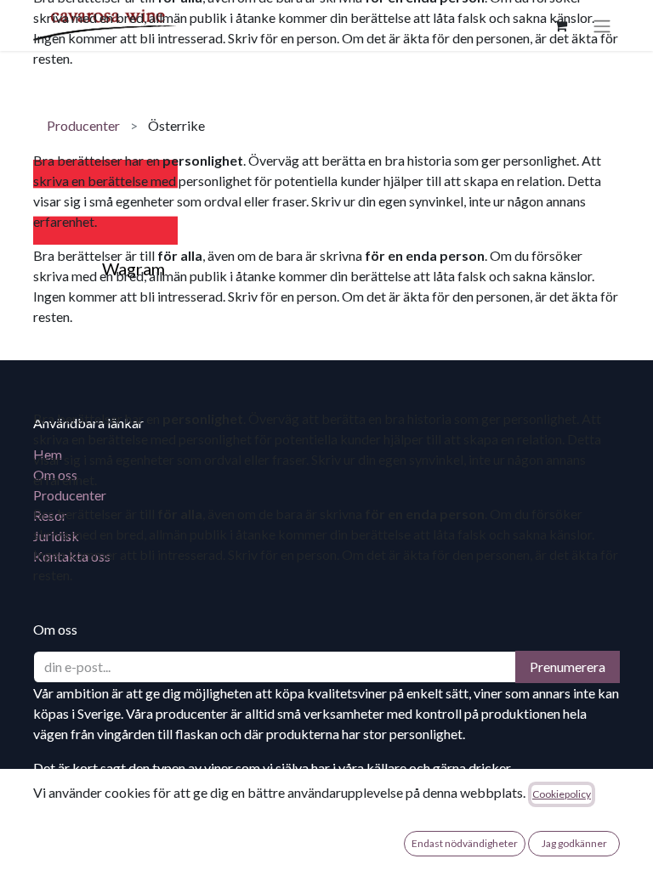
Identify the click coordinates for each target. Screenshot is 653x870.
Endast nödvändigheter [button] (465, 843)
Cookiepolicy (561, 794)
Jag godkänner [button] (574, 843)
